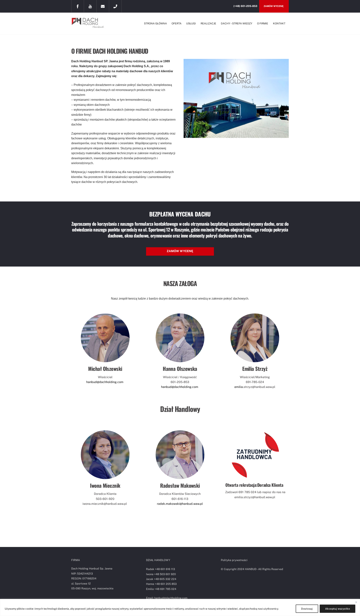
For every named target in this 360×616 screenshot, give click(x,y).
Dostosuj (307, 608)
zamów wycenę (180, 251)
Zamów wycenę (274, 6)
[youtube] (90, 6)
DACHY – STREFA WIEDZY (236, 23)
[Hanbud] (90, 26)
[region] (180, 607)
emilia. (239, 387)
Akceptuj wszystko (337, 608)
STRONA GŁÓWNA (155, 23)
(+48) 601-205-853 (245, 6)
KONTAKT (279, 23)
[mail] (102, 6)
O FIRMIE (262, 23)
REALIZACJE (208, 23)
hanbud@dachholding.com (105, 382)
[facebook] (77, 6)
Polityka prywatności (234, 560)
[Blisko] (356, 602)
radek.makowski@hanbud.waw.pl (180, 504)
